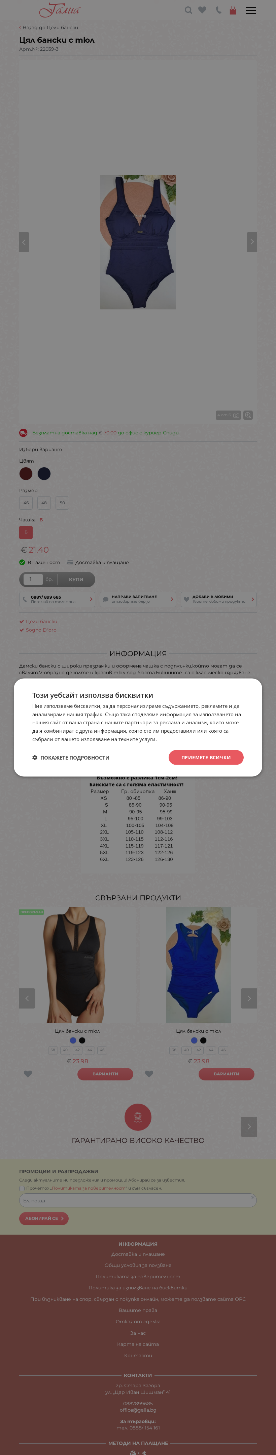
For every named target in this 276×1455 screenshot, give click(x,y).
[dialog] (138, 727)
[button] (70, 757)
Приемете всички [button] (206, 757)
